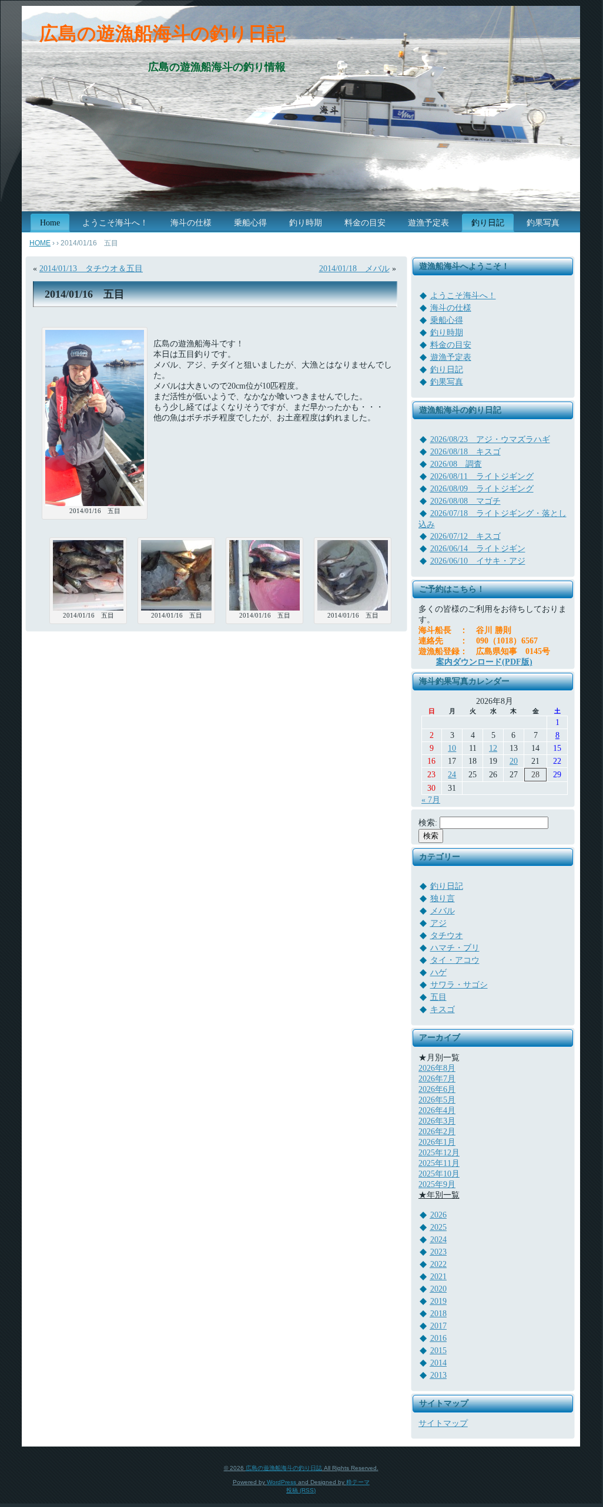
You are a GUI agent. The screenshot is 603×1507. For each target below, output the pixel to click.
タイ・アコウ (455, 960)
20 (514, 761)
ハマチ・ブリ (455, 947)
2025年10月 (439, 1173)
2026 (438, 1215)
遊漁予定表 (450, 357)
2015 (438, 1350)
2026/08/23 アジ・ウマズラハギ (490, 439)
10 (452, 748)
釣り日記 (446, 369)
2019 (438, 1301)
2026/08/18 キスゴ (465, 451)
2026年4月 (436, 1110)
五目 (438, 997)
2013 (438, 1375)
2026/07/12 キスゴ (465, 536)
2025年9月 (436, 1184)
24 (452, 774)
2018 (438, 1313)
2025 (438, 1227)
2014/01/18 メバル (354, 268)
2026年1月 (436, 1142)
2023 (438, 1252)
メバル (442, 910)
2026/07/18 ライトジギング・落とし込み (492, 519)
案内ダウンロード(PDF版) (484, 662)
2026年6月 (436, 1089)
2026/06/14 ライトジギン (477, 548)
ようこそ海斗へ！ (463, 295)
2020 (438, 1289)
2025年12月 (439, 1152)
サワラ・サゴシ (459, 984)
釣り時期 (446, 332)
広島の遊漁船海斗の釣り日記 (162, 33)
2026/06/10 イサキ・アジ (477, 561)
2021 (438, 1276)
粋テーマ (358, 1482)
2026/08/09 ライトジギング (482, 488)
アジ (438, 923)
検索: (427, 822)
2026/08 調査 (456, 464)
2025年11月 (439, 1163)
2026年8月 (436, 1068)
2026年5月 (436, 1099)
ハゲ (438, 972)
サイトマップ (443, 1423)
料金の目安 (450, 344)
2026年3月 (436, 1121)
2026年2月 (436, 1131)
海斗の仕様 (450, 308)
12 (493, 748)
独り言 (442, 898)
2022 (438, 1264)
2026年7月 (436, 1078)
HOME (40, 243)
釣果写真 (446, 381)
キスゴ (442, 1009)
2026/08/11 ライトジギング (482, 476)
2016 (438, 1338)
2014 (438, 1362)
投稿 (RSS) (301, 1490)
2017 (438, 1325)
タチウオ (446, 935)
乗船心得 (446, 320)
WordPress (281, 1482)
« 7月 (430, 799)
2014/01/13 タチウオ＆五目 (91, 268)
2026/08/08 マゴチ (465, 501)
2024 (438, 1239)
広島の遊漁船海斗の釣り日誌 (284, 1468)
